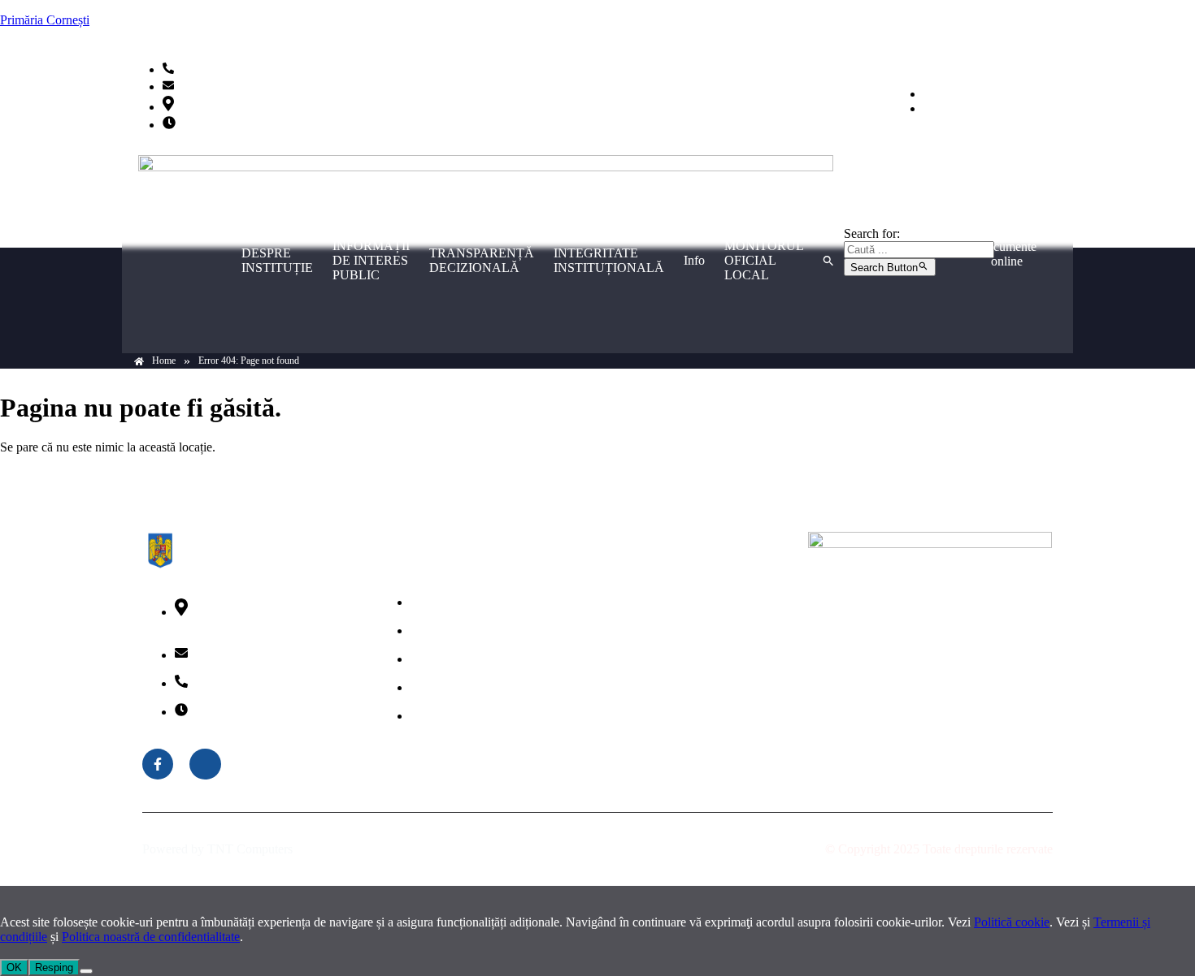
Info (694, 260)
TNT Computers (250, 849)
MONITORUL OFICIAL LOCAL (763, 260)
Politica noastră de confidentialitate (151, 937)
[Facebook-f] (157, 764)
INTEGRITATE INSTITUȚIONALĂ (609, 260)
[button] (828, 261)
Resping (54, 967)
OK (14, 967)
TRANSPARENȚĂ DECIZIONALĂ (481, 260)
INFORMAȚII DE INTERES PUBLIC (371, 260)
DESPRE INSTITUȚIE (277, 260)
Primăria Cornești (44, 20)
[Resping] (86, 971)
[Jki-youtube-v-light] (204, 764)
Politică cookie (1011, 922)
